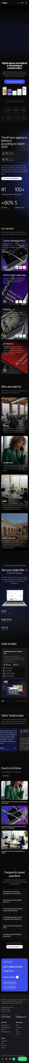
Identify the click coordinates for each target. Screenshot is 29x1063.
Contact (18, 1031)
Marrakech (4, 1045)
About (17, 1025)
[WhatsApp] (13, 1059)
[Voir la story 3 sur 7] (7, 701)
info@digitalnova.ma (20, 1017)
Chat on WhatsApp (10, 982)
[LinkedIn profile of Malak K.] (20, 731)
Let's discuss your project (14, 81)
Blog (17, 1029)
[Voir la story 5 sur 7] (11, 701)
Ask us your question (13, 946)
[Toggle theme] (18, 2)
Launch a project (9, 977)
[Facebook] (6, 1059)
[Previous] (22, 701)
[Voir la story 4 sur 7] (9, 701)
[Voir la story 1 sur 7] (2, 701)
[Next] (26, 701)
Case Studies (19, 1027)
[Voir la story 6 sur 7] (13, 701)
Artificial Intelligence (6, 1031)
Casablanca (4, 1041)
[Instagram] (2, 1059)
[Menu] (26, 2)
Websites (3, 1029)
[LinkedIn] (10, 1059)
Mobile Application (5, 1027)
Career (17, 1034)
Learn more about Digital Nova (11, 178)
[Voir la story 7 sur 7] (14, 701)
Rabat (2, 1043)
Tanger (3, 1047)
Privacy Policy (20, 1055)
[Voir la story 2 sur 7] (5, 701)
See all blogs (6, 775)
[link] (14, 974)
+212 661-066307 (10, 987)
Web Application (5, 1025)
